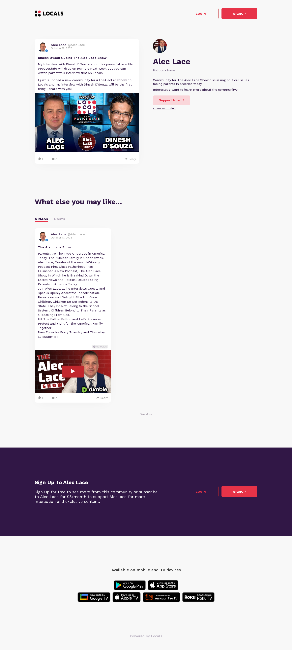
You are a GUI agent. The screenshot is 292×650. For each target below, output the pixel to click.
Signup (239, 14)
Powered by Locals (146, 636)
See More (146, 414)
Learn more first (164, 108)
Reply (132, 159)
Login (201, 14)
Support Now (169, 100)
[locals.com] (49, 14)
